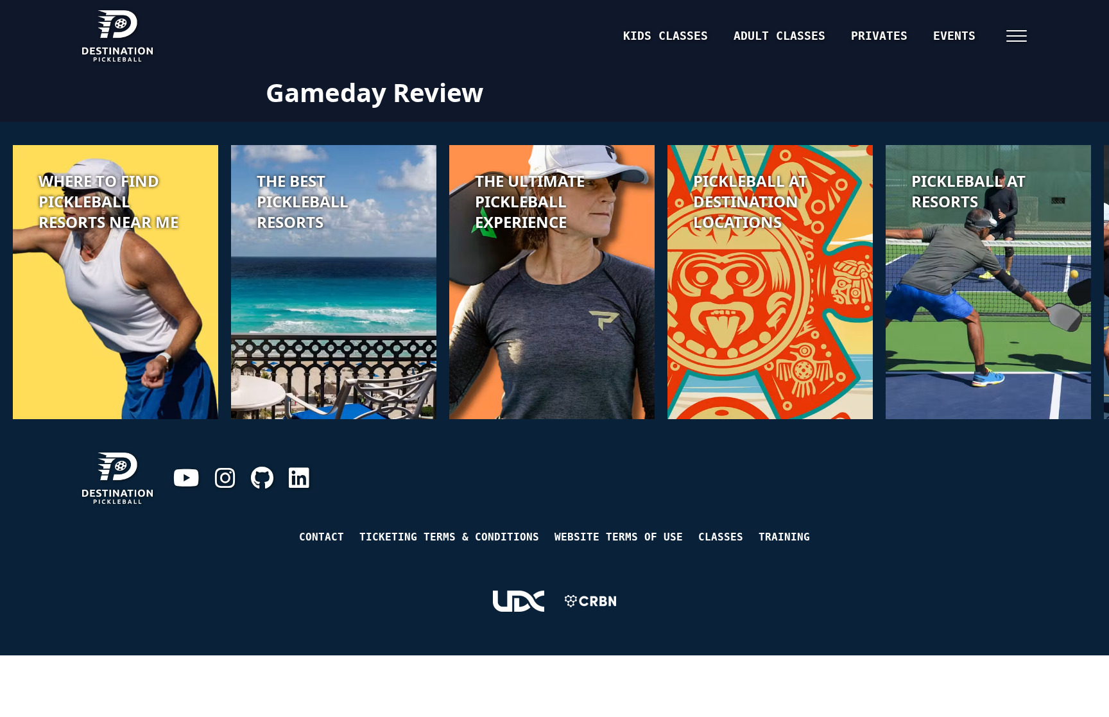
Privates (879, 35)
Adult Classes (779, 35)
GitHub (262, 478)
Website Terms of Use (618, 537)
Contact (321, 537)
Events (954, 35)
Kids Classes (665, 35)
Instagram (225, 478)
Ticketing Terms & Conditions (449, 537)
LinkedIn (299, 478)
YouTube (186, 478)
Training (784, 537)
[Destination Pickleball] (175, 36)
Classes (720, 537)
